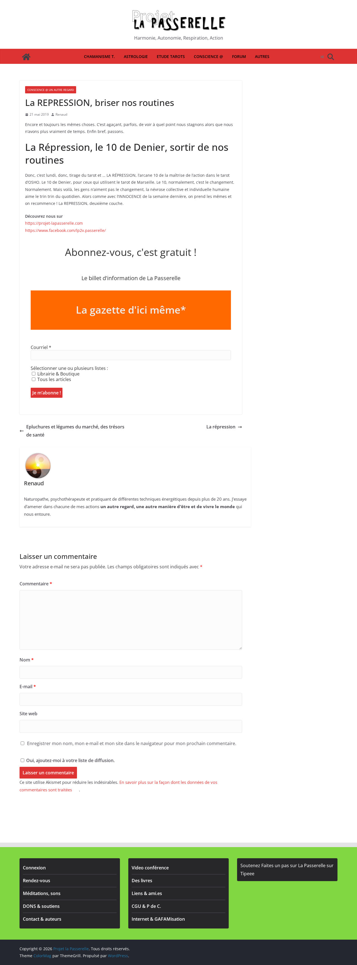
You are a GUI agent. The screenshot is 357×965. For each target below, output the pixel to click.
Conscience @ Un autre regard (50, 90)
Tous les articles (53, 379)
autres (262, 56)
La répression (220, 427)
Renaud (61, 114)
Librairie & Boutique (57, 374)
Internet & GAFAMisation (158, 919)
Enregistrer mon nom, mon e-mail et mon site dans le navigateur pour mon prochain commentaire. (131, 743)
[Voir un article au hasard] (322, 57)
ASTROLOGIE (136, 56)
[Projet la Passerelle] (26, 57)
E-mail (28, 686)
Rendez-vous (36, 880)
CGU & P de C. (146, 906)
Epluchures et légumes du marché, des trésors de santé (75, 431)
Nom (27, 660)
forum (239, 56)
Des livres (142, 880)
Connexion (34, 868)
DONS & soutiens (41, 906)
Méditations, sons (42, 893)
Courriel (41, 347)
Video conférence (150, 868)
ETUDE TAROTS (171, 56)
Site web (28, 714)
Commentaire (36, 584)
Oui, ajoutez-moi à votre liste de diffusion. (70, 760)
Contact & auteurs (42, 919)
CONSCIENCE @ (208, 56)
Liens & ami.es (147, 893)
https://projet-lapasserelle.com (54, 223)
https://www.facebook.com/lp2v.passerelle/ (65, 230)
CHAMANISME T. (99, 56)
